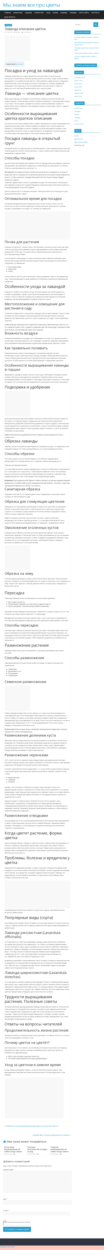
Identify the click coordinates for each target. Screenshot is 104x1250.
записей (78, 139)
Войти (76, 136)
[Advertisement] (17, 48)
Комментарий (8, 1170)
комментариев (80, 142)
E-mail (6, 1210)
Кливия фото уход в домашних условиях (52, 1135)
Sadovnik (17, 32)
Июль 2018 (78, 84)
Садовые (28, 13)
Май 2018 (77, 90)
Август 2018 (78, 81)
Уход (48, 13)
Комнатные (18, 13)
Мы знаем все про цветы (31, 5)
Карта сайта (84, 13)
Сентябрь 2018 (79, 77)
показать (19, 64)
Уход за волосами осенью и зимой (86, 53)
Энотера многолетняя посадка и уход (37, 1149)
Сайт (5, 1221)
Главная (7, 13)
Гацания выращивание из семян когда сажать (59, 1149)
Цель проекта (9, 17)
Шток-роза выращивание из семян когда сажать (13, 1149)
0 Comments (27, 32)
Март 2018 (78, 96)
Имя (5, 1199)
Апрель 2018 (78, 93)
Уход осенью (78, 124)
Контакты (95, 13)
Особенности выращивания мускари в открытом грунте (30, 1126)
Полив (55, 13)
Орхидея (73, 13)
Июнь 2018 (78, 87)
